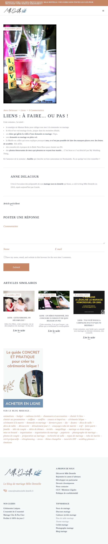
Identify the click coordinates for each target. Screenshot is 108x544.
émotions (7, 442)
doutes (74, 422)
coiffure (31, 419)
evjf (80, 426)
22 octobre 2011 (12, 295)
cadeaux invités (33, 416)
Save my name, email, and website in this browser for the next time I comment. (38, 257)
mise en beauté (10, 432)
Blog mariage (61, 531)
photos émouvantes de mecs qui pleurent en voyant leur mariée (35, 150)
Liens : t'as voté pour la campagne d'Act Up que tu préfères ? (89, 322)
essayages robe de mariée (64, 426)
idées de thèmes (36, 429)
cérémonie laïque (76, 419)
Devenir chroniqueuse (65, 483)
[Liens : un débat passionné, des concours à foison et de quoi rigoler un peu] (54, 300)
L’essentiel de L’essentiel (13, 512)
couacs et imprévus (56, 419)
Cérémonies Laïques (11, 508)
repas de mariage (75, 436)
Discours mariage (63, 512)
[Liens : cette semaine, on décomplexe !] (19, 301)
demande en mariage (36, 422)
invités (49, 429)
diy (66, 422)
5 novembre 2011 (13, 28)
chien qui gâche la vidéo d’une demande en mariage (30, 134)
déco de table (9, 426)
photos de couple (11, 436)
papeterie (65, 432)
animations (8, 416)
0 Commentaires (36, 110)
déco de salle (86, 422)
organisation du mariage (46, 432)
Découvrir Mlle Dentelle (66, 473)
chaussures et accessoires (55, 416)
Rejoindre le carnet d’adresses (68, 477)
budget (20, 416)
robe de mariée (93, 436)
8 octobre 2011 (82, 295)
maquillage (60, 429)
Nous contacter (62, 486)
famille (6, 429)
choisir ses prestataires (14, 419)
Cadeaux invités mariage (66, 515)
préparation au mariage (33, 436)
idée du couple (19, 429)
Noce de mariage (63, 508)
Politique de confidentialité (67, 493)
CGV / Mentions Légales (66, 490)
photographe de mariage (84, 432)
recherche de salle (55, 436)
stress (40, 439)
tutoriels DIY (70, 439)
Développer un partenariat (66, 480)
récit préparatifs (11, 439)
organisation (26, 432)
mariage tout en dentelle (53, 184)
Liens (23, 110)
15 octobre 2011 (47, 295)
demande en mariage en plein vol (23, 137)
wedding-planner (87, 439)
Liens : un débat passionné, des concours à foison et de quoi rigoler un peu (54, 318)
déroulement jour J (41, 426)
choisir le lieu (76, 416)
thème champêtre (53, 439)
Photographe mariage (64, 528)
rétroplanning (28, 439)
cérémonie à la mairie (13, 422)
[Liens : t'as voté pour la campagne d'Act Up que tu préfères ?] (89, 302)
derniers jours (55, 422)
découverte (24, 426)
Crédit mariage (62, 525)
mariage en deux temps (79, 429)
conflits (41, 419)
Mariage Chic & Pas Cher (13, 515)
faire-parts (90, 426)
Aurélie (30, 159)
